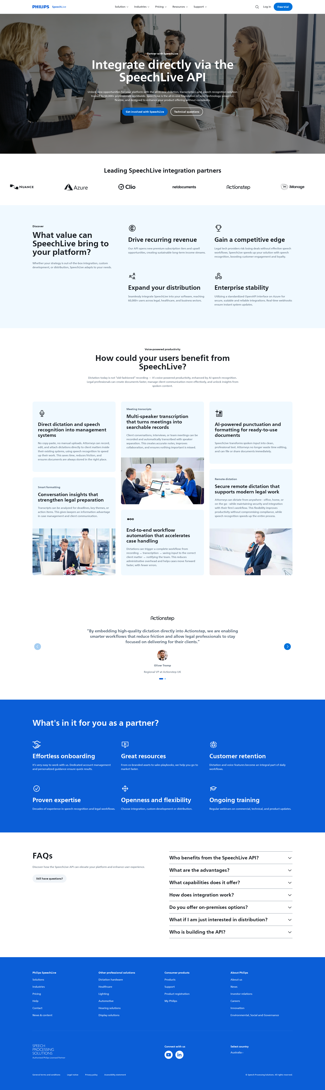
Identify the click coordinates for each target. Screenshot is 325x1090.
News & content (42, 1015)
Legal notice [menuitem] (72, 1075)
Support (170, 987)
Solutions (38, 980)
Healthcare (105, 987)
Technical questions (186, 111)
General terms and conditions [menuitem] (46, 1075)
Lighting (104, 994)
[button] (161, 678)
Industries (38, 987)
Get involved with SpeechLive (145, 111)
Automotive (106, 1001)
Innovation (237, 1008)
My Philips (171, 1001)
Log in (267, 7)
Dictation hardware (111, 980)
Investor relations (241, 994)
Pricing (36, 994)
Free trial (283, 6)
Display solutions (109, 1015)
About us (236, 980)
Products (170, 980)
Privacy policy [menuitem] (91, 1075)
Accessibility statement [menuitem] (115, 1075)
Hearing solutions (110, 1008)
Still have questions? (49, 878)
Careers (235, 1001)
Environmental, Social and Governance (255, 1015)
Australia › (237, 1052)
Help (35, 1001)
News (234, 987)
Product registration (177, 994)
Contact (37, 1008)
